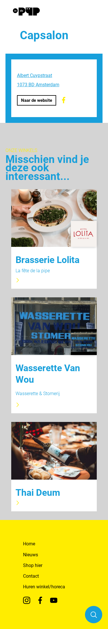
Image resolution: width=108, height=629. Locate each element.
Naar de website (36, 100)
